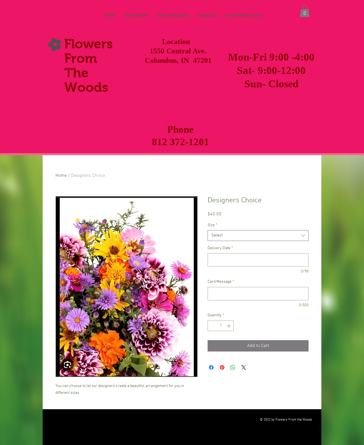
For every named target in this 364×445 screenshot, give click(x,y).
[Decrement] (212, 326)
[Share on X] (243, 367)
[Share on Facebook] (211, 367)
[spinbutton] (221, 326)
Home (61, 175)
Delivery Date (220, 248)
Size (212, 225)
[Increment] (229, 326)
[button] (305, 11)
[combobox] (258, 235)
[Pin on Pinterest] (222, 367)
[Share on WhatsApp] (232, 367)
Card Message (221, 281)
